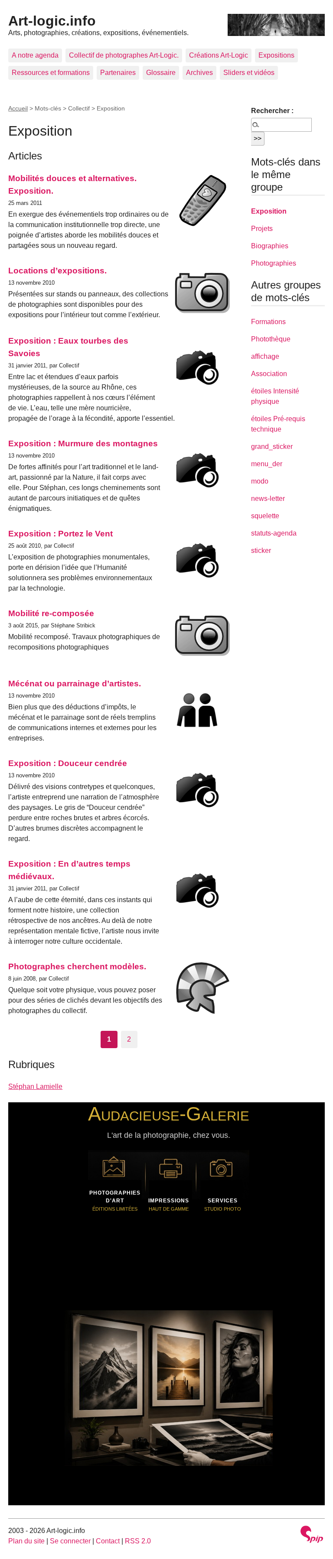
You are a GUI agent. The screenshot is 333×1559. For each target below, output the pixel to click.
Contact (108, 1541)
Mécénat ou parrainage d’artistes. (74, 683)
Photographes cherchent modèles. (77, 966)
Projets (262, 228)
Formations (268, 321)
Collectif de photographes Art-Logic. (124, 55)
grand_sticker (272, 446)
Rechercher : (272, 110)
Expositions (276, 55)
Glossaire (161, 72)
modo (259, 481)
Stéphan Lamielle (35, 1086)
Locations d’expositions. (57, 270)
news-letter (268, 498)
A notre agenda (35, 55)
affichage (265, 356)
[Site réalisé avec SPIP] (312, 1535)
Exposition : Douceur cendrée (67, 763)
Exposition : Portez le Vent (60, 533)
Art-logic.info (52, 21)
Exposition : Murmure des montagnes (83, 443)
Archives (199, 72)
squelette (265, 516)
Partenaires (118, 72)
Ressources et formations (51, 72)
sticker (261, 550)
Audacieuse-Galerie (168, 1113)
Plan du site (26, 1541)
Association (269, 373)
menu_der (266, 464)
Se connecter (70, 1541)
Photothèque (271, 339)
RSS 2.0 (138, 1541)
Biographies (269, 246)
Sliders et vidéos (248, 72)
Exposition (269, 211)
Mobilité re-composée (51, 613)
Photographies (273, 263)
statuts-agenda (274, 533)
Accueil (18, 108)
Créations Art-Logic (218, 55)
